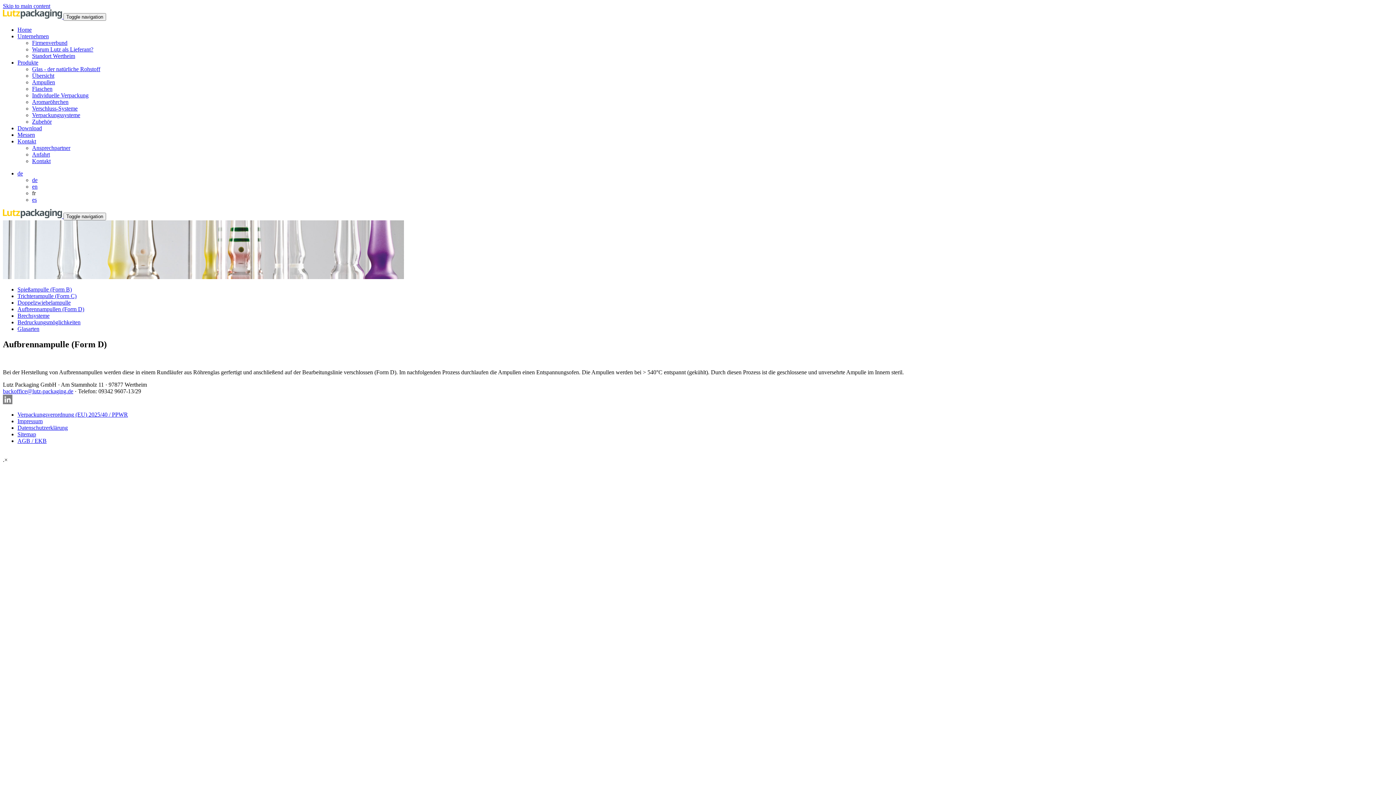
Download (30, 128)
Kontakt (27, 141)
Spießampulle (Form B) (45, 289)
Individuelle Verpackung (60, 95)
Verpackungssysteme (56, 115)
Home (25, 30)
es (34, 200)
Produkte (28, 62)
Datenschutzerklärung (43, 428)
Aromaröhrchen (50, 102)
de (20, 173)
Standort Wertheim (53, 56)
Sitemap (27, 434)
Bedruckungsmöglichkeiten (49, 322)
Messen (26, 135)
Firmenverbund (49, 43)
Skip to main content (26, 6)
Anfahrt (41, 154)
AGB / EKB (32, 441)
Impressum (30, 421)
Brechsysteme (34, 316)
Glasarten (28, 329)
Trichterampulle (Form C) (47, 296)
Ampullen (43, 82)
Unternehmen (33, 36)
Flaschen (42, 89)
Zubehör (42, 122)
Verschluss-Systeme (55, 108)
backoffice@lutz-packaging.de (38, 391)
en (35, 187)
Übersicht (43, 76)
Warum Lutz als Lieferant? (62, 49)
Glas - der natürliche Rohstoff (66, 69)
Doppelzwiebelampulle (44, 303)
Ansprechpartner (51, 148)
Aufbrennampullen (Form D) (51, 309)
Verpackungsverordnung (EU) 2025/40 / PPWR (73, 415)
